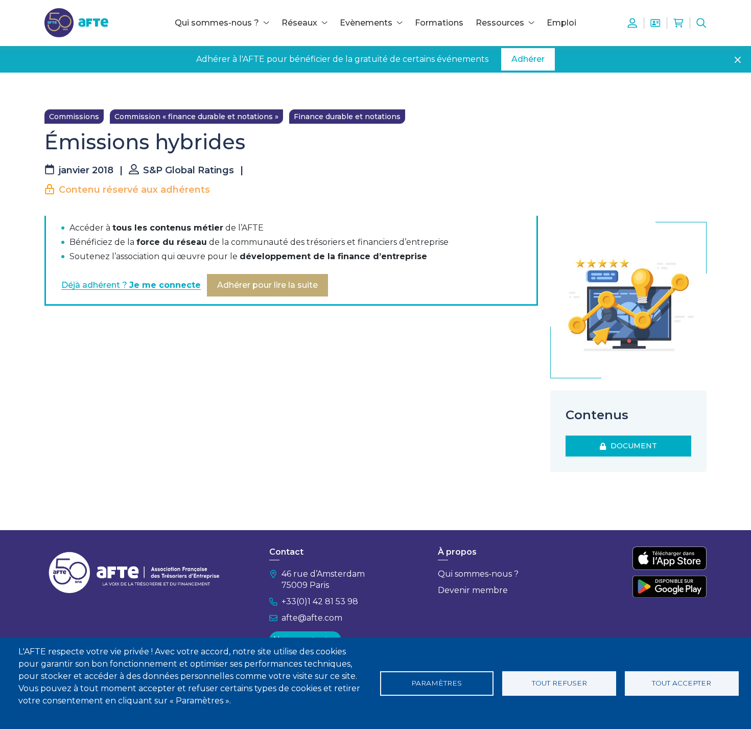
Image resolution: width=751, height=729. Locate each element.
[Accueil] (76, 22)
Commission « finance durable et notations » (196, 116)
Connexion (632, 23)
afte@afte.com (311, 618)
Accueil (57, 88)
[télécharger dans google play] (669, 586)
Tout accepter (681, 683)
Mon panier (678, 23)
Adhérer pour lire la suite (267, 285)
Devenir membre (473, 590)
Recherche (701, 23)
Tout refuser (559, 683)
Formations (439, 23)
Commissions (74, 116)
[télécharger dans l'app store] (669, 558)
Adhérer (528, 59)
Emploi (561, 23)
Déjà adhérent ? (131, 285)
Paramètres (436, 683)
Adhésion (655, 23)
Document (631, 445)
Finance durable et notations (347, 116)
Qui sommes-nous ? (478, 574)
